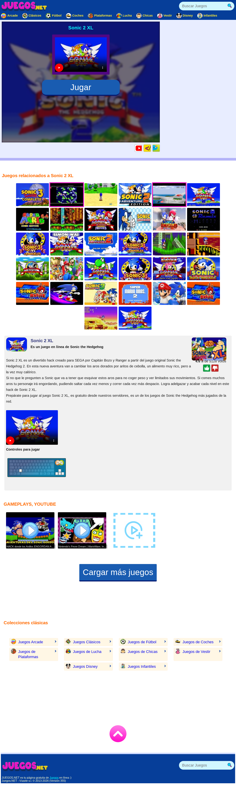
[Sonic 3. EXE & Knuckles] (32, 244)
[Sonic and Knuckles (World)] (100, 318)
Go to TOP (118, 733)
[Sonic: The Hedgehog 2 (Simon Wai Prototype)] (66, 244)
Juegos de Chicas (143, 651)
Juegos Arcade (30, 642)
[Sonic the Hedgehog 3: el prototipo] (135, 268)
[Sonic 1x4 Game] (169, 244)
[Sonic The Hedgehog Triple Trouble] (203, 268)
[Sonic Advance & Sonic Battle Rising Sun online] (203, 293)
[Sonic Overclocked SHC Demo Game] (203, 244)
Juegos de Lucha (87, 651)
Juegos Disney (85, 666)
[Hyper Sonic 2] (135, 318)
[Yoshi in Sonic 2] (100, 268)
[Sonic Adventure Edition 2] (135, 194)
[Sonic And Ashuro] (32, 268)
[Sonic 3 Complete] (32, 194)
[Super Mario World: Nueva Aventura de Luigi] (66, 268)
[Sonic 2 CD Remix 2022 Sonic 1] (203, 219)
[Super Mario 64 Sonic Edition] (32, 219)
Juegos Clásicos (86, 642)
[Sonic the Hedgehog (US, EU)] (169, 219)
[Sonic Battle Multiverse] (32, 293)
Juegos (54, 777)
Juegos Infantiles (142, 666)
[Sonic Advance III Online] (100, 293)
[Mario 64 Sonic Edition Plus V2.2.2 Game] (100, 194)
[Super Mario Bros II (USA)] (135, 293)
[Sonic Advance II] (100, 244)
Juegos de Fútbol (142, 642)
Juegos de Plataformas (28, 654)
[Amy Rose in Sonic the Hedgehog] (169, 268)
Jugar (80, 87)
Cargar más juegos (118, 572)
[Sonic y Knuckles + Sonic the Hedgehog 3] (66, 219)
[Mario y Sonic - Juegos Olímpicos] (169, 293)
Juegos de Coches (198, 642)
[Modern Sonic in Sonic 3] (135, 244)
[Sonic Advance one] (135, 219)
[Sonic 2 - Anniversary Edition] (203, 194)
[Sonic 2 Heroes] (100, 219)
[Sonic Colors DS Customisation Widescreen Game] (66, 293)
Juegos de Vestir (196, 651)
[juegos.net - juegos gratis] (25, 766)
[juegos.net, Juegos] (24, 6)
